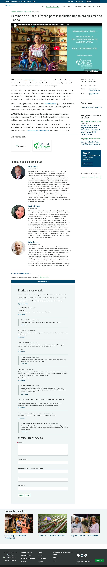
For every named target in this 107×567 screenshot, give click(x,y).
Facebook (78, 555)
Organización (21, 485)
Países (70, 6)
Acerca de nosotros (26, 552)
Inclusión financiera (26, 555)
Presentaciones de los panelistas (91, 107)
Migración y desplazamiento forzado (84, 535)
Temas (64, 6)
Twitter (85, 555)
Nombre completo (22, 459)
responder (21, 314)
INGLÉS (91, 177)
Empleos (40, 561)
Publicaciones (42, 558)
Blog (42, 6)
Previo (27, 495)
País (19, 476)
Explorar (87, 6)
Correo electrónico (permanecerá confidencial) (30, 468)
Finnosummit (50, 104)
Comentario (21, 442)
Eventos (40, 555)
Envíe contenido (79, 1)
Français (29, 1)
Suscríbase (70, 1)
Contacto (23, 561)
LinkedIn (82, 555)
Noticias (40, 552)
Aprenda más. (23, 304)
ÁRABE (97, 177)
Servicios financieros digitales (94, 89)
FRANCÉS (84, 177)
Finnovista (30, 80)
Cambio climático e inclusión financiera (52, 535)
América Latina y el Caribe (94, 93)
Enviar (21, 495)
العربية (34, 1)
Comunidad (78, 6)
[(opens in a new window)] (10, 555)
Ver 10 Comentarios (42, 281)
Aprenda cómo (45, 277)
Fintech (91, 89)
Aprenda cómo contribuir (28, 558)
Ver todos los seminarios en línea (20, 273)
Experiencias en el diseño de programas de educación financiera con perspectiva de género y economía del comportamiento (90, 129)
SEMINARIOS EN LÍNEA (52, 6)
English (23, 1)
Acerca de (96, 6)
